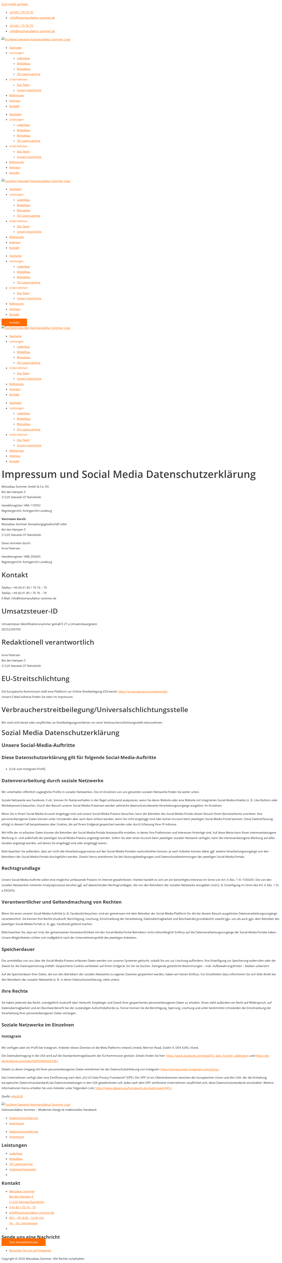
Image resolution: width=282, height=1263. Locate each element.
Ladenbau (23, 58)
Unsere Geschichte (29, 90)
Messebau (23, 69)
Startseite (15, 47)
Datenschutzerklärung (23, 1118)
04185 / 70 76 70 (21, 12)
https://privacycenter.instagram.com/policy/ (190, 1069)
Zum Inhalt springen (15, 4)
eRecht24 (17, 1096)
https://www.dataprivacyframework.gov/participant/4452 (133, 1088)
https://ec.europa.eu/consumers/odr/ (143, 691)
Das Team (23, 85)
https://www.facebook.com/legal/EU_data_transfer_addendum (207, 1056)
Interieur (15, 101)
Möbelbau (23, 63)
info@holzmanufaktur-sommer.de (32, 18)
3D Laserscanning (28, 74)
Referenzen (16, 95)
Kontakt (14, 106)
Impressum (16, 1123)
